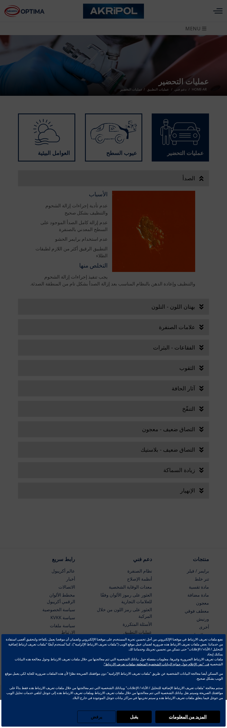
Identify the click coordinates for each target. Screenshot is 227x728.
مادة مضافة (198, 595)
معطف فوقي (197, 611)
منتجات (201, 559)
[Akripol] (113, 11)
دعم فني (142, 559)
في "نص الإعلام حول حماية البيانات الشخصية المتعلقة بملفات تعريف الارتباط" (156, 664)
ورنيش (203, 619)
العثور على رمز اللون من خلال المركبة (124, 613)
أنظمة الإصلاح (139, 579)
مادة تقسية (199, 587)
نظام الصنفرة (139, 571)
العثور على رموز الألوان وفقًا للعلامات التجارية (126, 598)
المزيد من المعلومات (188, 717)
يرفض (96, 717)
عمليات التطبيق (137, 632)
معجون (202, 603)
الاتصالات (66, 587)
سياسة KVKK (62, 618)
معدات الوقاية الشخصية (130, 587)
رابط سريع (63, 559)
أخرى (204, 627)
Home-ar (199, 89)
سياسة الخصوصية (58, 610)
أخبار (70, 579)
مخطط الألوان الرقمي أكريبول (61, 598)
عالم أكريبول (63, 571)
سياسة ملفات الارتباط (62, 629)
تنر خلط (202, 579)
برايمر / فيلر (198, 571)
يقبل (134, 717)
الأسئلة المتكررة (137, 624)
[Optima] (32, 11)
